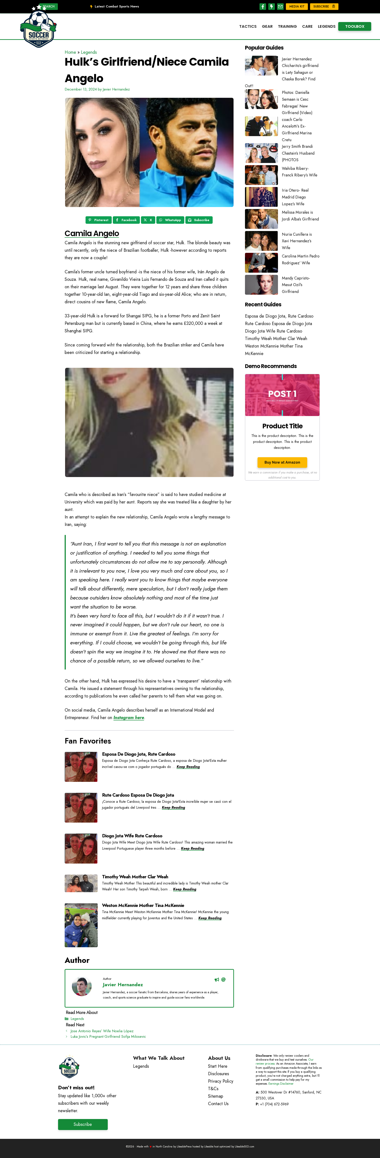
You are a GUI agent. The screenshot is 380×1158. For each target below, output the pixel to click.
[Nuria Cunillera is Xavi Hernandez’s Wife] (261, 242)
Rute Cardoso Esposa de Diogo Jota (138, 795)
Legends (327, 26)
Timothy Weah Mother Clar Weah (135, 876)
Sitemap (215, 1096)
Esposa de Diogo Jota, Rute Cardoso (138, 754)
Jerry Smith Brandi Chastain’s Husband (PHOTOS (298, 153)
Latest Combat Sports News (117, 6)
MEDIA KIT (297, 6)
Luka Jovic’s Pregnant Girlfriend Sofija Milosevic (108, 1036)
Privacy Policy (220, 1081)
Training (287, 26)
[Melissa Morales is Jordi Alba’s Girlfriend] (261, 220)
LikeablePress (184, 1147)
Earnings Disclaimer (281, 1083)
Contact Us (218, 1104)
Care (307, 26)
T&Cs (213, 1089)
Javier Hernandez (123, 984)
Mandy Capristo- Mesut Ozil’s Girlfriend (296, 284)
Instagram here (128, 717)
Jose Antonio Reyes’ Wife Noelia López (102, 1031)
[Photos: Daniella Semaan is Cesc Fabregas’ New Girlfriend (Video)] (261, 100)
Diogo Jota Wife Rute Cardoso (132, 835)
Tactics (248, 26)
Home (70, 52)
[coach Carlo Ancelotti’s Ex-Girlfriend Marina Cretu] (261, 127)
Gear (267, 26)
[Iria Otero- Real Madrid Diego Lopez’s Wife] (261, 198)
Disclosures (218, 1074)
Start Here (217, 1066)
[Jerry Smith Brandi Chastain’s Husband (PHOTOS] (261, 154)
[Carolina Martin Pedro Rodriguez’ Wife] (261, 264)
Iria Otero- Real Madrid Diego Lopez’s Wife (295, 197)
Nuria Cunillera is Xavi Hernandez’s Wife (297, 241)
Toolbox (354, 26)
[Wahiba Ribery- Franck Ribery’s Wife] (261, 176)
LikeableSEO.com (244, 1147)
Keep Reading (188, 766)
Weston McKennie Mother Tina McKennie (143, 905)
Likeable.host (211, 1147)
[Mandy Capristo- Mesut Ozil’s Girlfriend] (261, 286)
